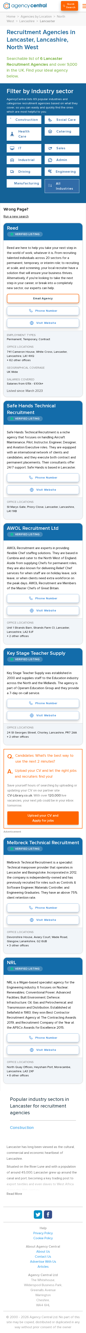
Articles (43, 1266)
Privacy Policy (43, 1233)
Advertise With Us (43, 1261)
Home (11, 16)
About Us (43, 1251)
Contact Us (43, 1256)
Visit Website (46, 323)
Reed (12, 228)
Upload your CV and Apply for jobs (43, 818)
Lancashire (27, 21)
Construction (22, 1128)
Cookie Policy (43, 1238)
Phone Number (46, 310)
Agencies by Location (36, 16)
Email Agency (43, 298)
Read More (14, 1193)
